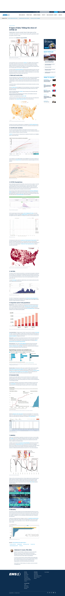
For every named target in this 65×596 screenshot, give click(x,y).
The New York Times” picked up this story (27, 243)
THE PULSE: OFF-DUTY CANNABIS (35, 18)
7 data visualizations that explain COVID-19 (19, 542)
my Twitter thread (14, 87)
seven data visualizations (19, 69)
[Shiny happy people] (54, 102)
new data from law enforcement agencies (16, 369)
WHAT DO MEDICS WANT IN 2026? (13, 18)
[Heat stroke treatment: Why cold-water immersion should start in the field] (54, 80)
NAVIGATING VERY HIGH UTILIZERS (24, 18)
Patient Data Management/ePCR (14, 545)
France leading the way (30, 308)
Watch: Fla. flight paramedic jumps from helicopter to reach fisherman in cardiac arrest (48, 86)
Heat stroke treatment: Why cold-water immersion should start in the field (47, 81)
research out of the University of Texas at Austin (28, 240)
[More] (25, 15)
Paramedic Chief (33, 544)
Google (12, 438)
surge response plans (20, 194)
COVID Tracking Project (33, 124)
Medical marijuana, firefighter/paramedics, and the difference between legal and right (47, 97)
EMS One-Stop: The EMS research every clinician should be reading (47, 91)
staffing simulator (24, 214)
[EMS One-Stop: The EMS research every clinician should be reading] (54, 91)
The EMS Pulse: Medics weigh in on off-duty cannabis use (50, 72)
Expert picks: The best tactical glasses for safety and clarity (50, 69)
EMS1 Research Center (26, 544)
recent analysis (13, 383)
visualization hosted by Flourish (33, 518)
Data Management (19, 544)
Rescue (45, 84)
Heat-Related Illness (46, 79)
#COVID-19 (21, 91)
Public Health (21, 545)
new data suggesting (22, 343)
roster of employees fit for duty (28, 213)
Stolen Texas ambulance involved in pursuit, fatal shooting (50, 64)
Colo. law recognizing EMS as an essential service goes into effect (49, 61)
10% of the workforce (32, 416)
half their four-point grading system (31, 298)
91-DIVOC (10, 134)
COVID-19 (25, 62)
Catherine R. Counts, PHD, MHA (21, 37)
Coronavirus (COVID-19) (12, 25)
